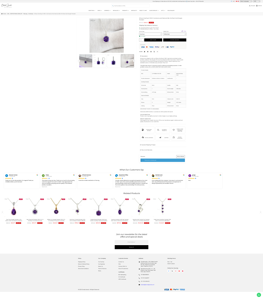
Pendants (125, 10)
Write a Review (180, 156)
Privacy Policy (81, 266)
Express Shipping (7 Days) (148, 144)
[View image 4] (127, 60)
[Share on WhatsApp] (144, 51)
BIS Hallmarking (122, 274)
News (99, 270)
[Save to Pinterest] (151, 51)
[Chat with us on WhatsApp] (259, 295)
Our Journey (101, 261)
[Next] (260, 212)
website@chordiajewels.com (147, 284)
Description (144, 56)
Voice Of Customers (123, 268)
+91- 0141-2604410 (145, 281)
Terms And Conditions (83, 268)
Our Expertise (101, 264)
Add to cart (153, 40)
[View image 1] (85, 60)
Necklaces (115, 10)
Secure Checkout (174, 40)
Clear (184, 31)
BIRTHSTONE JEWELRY (16, 13)
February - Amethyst (28, 13)
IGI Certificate (121, 277)
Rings (99, 10)
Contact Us (121, 261)
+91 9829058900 (145, 274)
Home (4, 13)
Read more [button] (44, 186)
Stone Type (141, 31)
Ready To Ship (143, 10)
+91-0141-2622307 (145, 278)
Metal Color (166, 31)
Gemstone (91, 10)
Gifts (162, 10)
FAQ (119, 264)
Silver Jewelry (153, 10)
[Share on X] (154, 51)
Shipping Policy (81, 261)
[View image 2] (99, 60)
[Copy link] (157, 51)
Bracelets (134, 10)
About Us (100, 266)
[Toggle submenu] (94, 10)
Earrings (106, 10)
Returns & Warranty (146, 150)
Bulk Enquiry (171, 10)
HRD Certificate (122, 279)
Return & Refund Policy (83, 264)
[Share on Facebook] (147, 51)
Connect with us (122, 266)
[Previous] (2, 212)
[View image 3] (113, 60)
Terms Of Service (102, 268)
